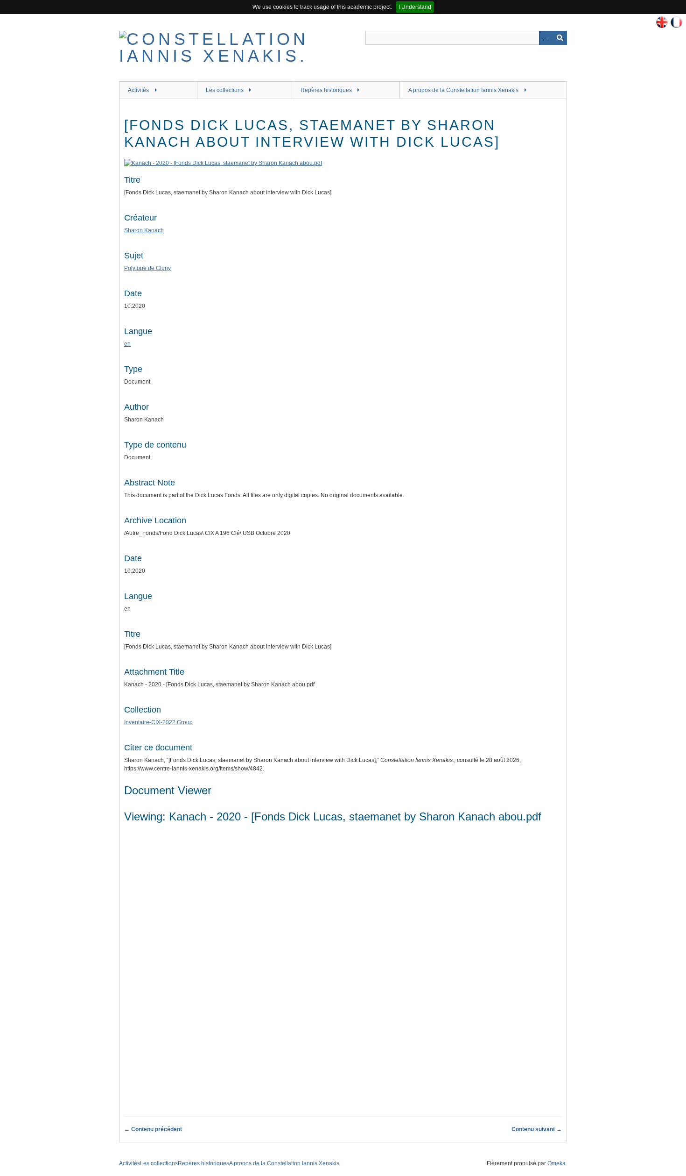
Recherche (560, 38)
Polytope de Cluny (147, 268)
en (127, 344)
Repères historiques (326, 90)
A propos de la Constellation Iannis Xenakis (463, 90)
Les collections (225, 90)
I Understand (415, 7)
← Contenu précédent (153, 1129)
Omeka (556, 1163)
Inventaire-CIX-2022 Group (158, 722)
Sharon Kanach (144, 230)
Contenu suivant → (536, 1129)
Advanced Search (546, 38)
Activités (138, 90)
